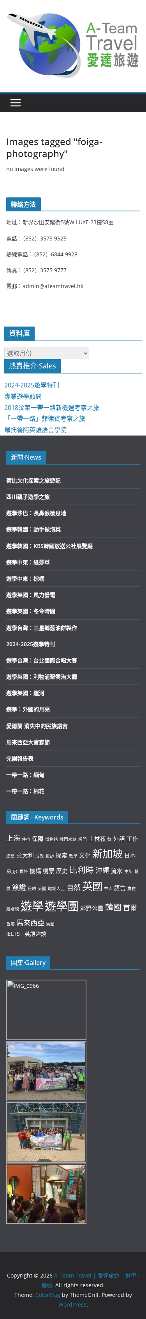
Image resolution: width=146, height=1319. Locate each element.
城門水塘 (68, 839)
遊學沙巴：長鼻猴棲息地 (36, 513)
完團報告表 (19, 758)
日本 (130, 855)
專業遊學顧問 (23, 396)
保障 (38, 838)
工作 (132, 838)
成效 (39, 856)
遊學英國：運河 (25, 693)
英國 (92, 886)
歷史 (62, 871)
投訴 (50, 856)
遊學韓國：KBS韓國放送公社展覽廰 (49, 546)
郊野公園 (92, 908)
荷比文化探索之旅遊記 (33, 480)
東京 (12, 871)
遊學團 (62, 906)
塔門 (82, 839)
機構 (35, 871)
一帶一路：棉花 (25, 791)
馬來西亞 (30, 922)
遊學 (32, 906)
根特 (23, 871)
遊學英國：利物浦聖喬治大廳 (41, 676)
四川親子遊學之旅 (28, 496)
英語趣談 (35, 933)
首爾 (130, 907)
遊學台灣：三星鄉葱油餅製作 (41, 627)
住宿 (26, 839)
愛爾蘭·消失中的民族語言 (37, 726)
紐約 (32, 888)
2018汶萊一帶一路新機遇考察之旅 (51, 407)
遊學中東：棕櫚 (25, 578)
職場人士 (56, 888)
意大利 (25, 855)
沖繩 (102, 870)
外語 (119, 838)
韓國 (113, 907)
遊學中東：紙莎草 (28, 562)
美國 (42, 888)
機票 (49, 871)
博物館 (51, 839)
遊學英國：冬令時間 (30, 611)
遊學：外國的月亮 (28, 709)
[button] (73, 44)
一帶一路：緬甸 (25, 774)
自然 (74, 887)
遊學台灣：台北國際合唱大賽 (41, 660)
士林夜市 (100, 838)
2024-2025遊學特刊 (31, 385)
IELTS (13, 933)
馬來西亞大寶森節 (28, 742)
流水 (117, 871)
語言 (120, 888)
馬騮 (50, 924)
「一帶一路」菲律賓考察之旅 (44, 418)
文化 (85, 855)
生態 (128, 871)
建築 (10, 856)
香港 (10, 924)
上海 (13, 838)
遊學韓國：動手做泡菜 (33, 529)
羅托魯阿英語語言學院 (35, 429)
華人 (108, 888)
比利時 (81, 869)
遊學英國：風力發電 (30, 594)
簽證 (19, 887)
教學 (73, 856)
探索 (61, 855)
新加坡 (107, 854)
